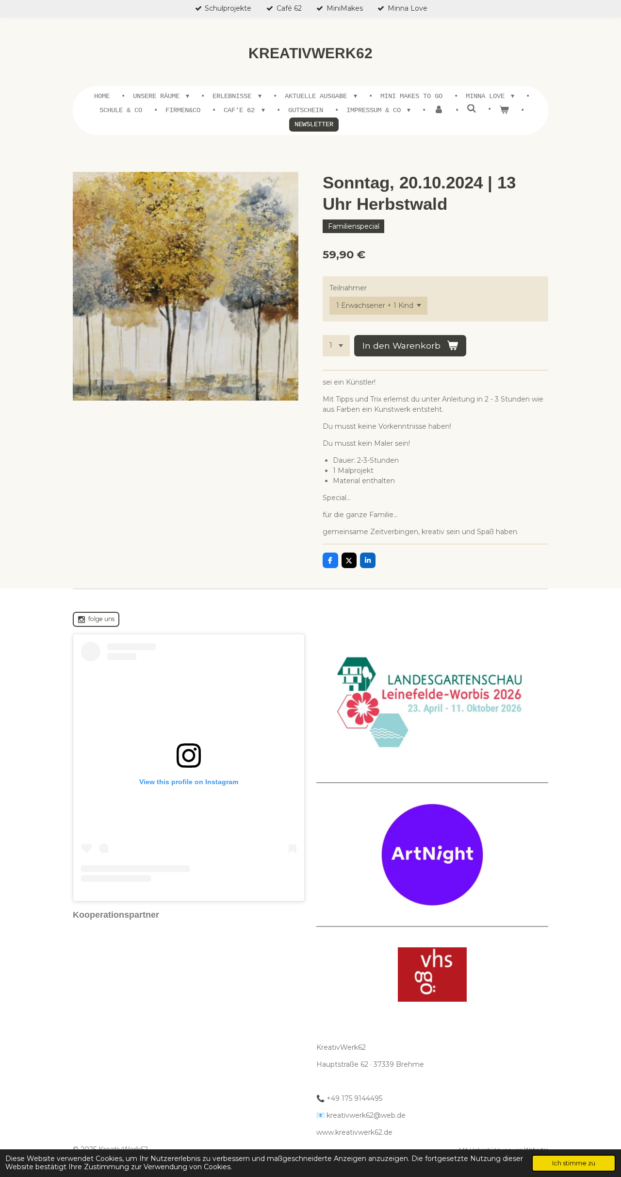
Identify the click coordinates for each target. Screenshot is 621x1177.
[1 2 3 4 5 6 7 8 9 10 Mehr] (336, 345)
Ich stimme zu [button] (573, 1163)
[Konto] (438, 110)
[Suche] (471, 109)
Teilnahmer (348, 288)
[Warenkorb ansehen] (504, 110)
